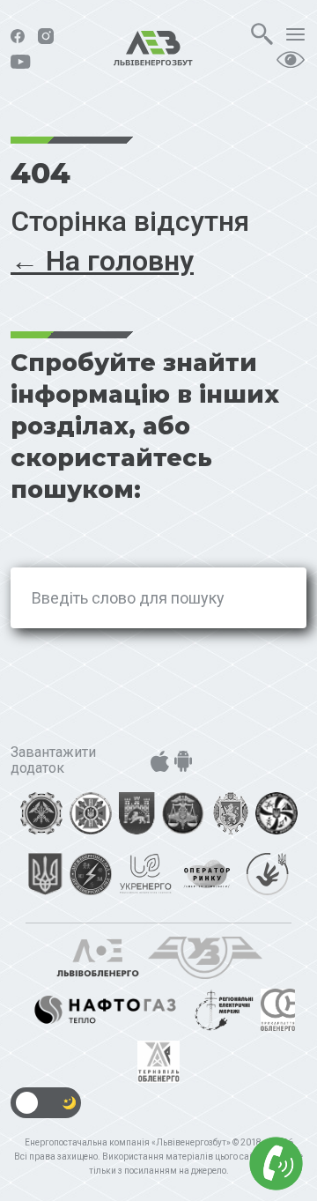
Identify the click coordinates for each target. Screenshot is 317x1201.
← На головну (102, 261)
